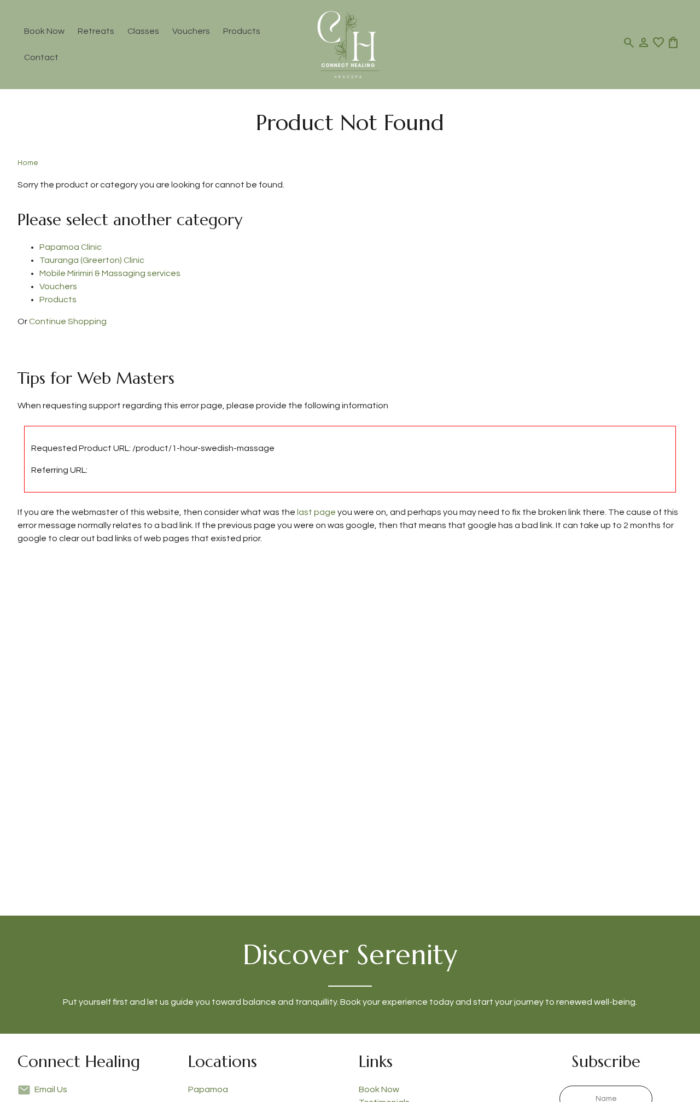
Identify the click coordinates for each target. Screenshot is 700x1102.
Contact (41, 57)
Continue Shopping (68, 321)
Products (241, 31)
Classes (143, 31)
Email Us (50, 1089)
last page (316, 512)
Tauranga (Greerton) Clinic (91, 260)
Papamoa (208, 1089)
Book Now (44, 31)
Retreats (96, 31)
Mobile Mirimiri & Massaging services (109, 273)
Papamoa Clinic (70, 247)
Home (28, 163)
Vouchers (191, 31)
